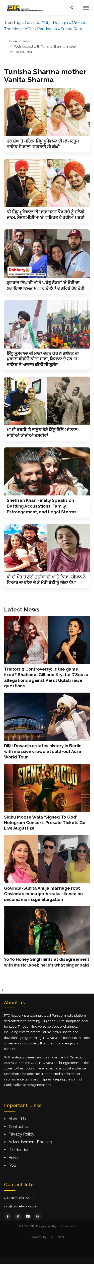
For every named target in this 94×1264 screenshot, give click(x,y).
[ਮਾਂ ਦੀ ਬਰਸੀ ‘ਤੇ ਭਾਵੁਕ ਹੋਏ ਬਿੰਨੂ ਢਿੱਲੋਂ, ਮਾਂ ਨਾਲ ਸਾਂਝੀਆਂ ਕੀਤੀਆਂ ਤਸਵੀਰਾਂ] (47, 401)
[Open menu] (86, 8)
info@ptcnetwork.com (20, 1206)
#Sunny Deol (70, 29)
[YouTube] (28, 1216)
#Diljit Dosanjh (54, 22)
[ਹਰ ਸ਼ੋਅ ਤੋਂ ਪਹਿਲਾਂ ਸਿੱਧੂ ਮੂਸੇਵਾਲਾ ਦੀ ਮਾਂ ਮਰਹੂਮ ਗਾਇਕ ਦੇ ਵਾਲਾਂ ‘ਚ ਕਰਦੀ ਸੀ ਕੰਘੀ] (47, 112)
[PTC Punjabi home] (25, 7)
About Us (17, 1119)
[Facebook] (8, 1216)
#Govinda (31, 22)
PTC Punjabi (55, 1237)
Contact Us (19, 1126)
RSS (12, 1165)
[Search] (71, 8)
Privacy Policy (21, 1134)
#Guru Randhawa (41, 29)
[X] (18, 1216)
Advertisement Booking (30, 1142)
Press (14, 1157)
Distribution (19, 1149)
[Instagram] (38, 1216)
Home (12, 41)
